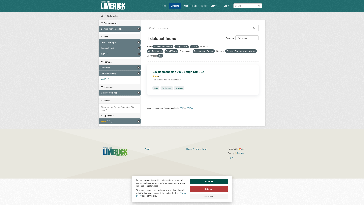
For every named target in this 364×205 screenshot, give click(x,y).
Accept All (209, 181)
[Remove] (171, 47)
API (181, 108)
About (203, 5)
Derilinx (240, 153)
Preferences (208, 196)
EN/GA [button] (214, 5)
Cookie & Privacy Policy (196, 148)
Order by (230, 38)
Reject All (208, 189)
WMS (156, 88)
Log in (226, 5)
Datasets (175, 5)
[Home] (102, 16)
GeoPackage (166, 88)
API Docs (190, 108)
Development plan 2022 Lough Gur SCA (178, 72)
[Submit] (259, 5)
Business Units (190, 5)
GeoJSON (179, 88)
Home (163, 5)
